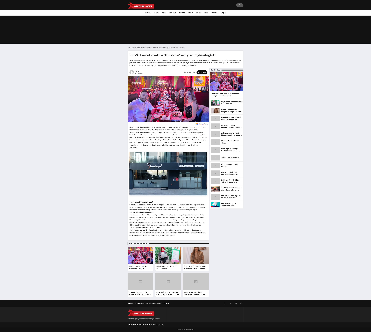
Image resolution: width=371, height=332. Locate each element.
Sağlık (190, 13)
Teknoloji (214, 13)
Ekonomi (172, 13)
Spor (206, 13)
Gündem (148, 13)
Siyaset (198, 13)
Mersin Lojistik (190, 330)
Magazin (182, 13)
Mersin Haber (181, 330)
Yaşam (223, 13)
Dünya (156, 13)
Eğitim (164, 13)
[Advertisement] (185, 30)
